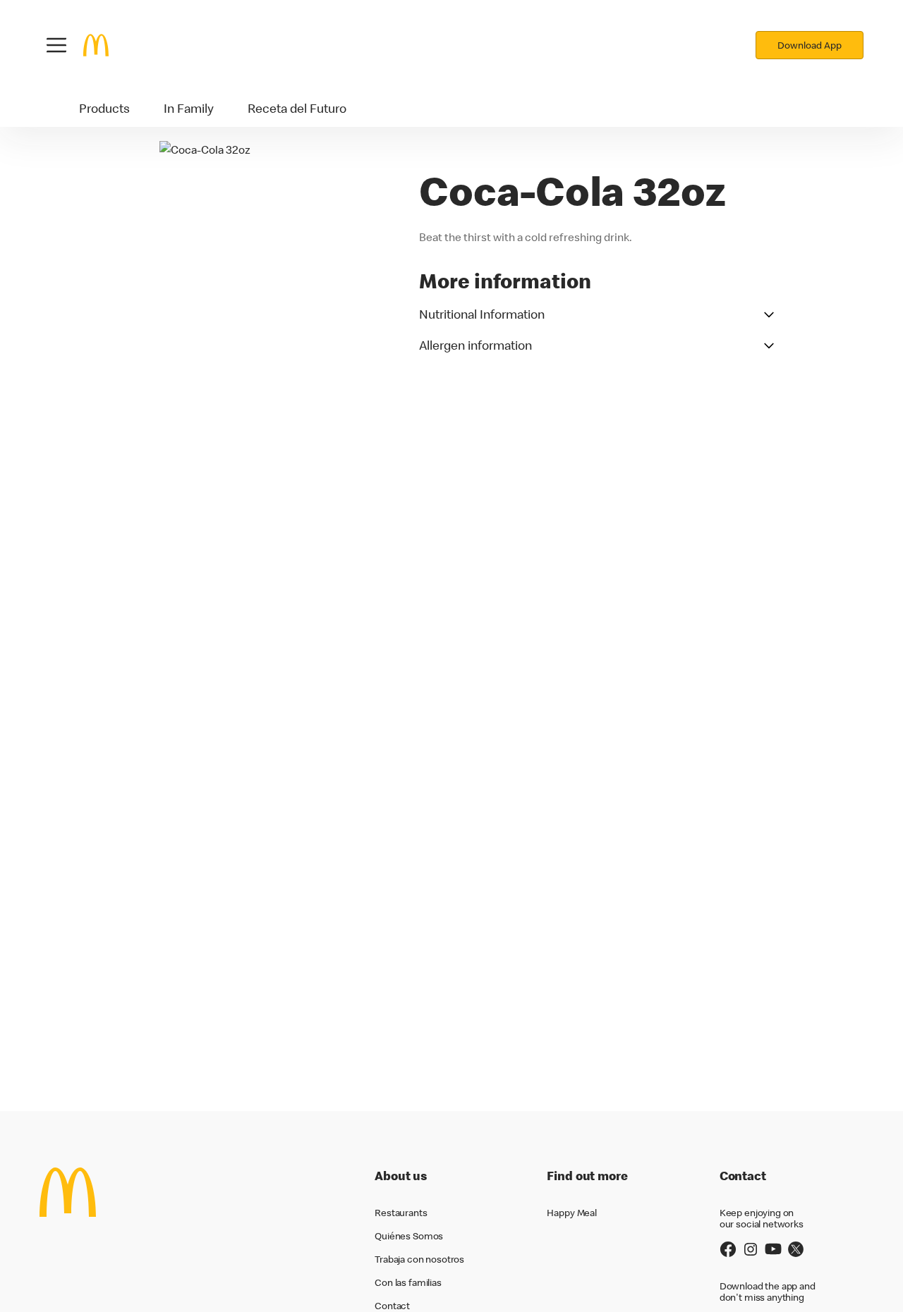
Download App (809, 45)
